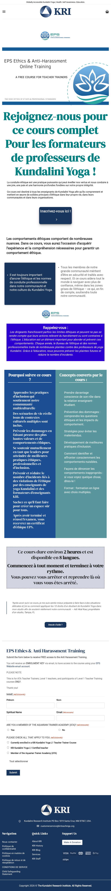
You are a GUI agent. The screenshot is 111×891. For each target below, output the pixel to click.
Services (36, 854)
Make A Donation (72, 842)
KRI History (37, 846)
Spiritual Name (14, 712)
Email (65, 712)
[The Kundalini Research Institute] (55, 11)
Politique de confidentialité (9, 847)
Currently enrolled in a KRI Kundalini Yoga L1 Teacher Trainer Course (43, 742)
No (63, 730)
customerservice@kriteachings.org (57, 826)
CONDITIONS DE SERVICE (14, 867)
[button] (4, 11)
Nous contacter (9, 842)
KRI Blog (36, 850)
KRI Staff (36, 859)
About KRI (37, 841)
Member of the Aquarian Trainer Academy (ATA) (34, 753)
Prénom (10, 700)
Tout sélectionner (18, 761)
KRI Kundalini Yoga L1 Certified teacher (29, 748)
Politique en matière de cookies (13, 854)
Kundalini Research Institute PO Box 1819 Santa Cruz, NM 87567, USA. (57, 821)
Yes (12, 730)
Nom (59, 700)
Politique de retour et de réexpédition (13, 861)
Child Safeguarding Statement (11, 872)
